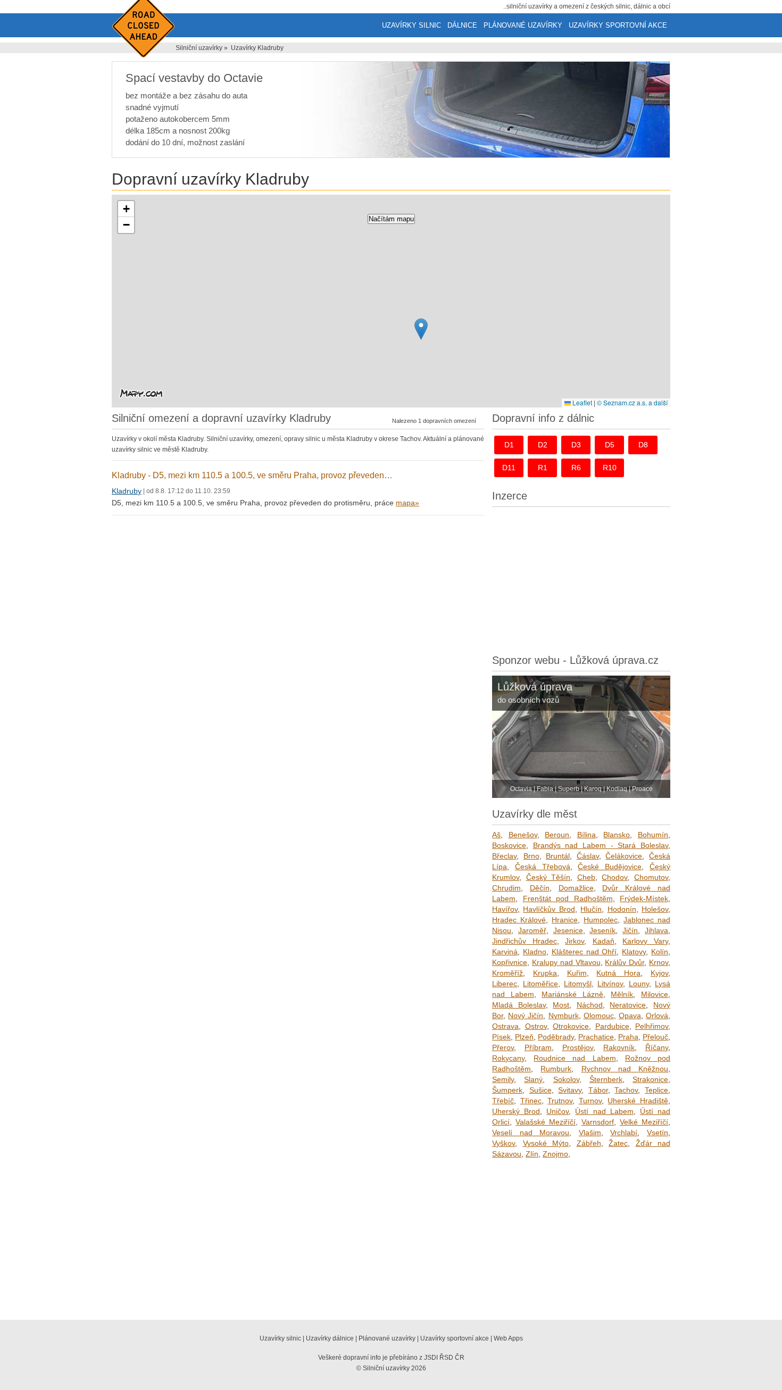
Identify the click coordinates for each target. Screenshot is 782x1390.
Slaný (533, 1079)
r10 (610, 467)
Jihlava (656, 930)
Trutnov (559, 1100)
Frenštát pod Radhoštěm (568, 898)
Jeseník (602, 930)
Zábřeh (589, 1143)
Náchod (590, 1005)
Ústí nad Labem (604, 1111)
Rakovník (619, 1047)
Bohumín (653, 834)
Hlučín (591, 909)
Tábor (598, 1090)
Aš (496, 834)
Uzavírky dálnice (330, 1338)
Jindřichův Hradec (524, 941)
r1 (542, 467)
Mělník (622, 994)
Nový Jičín (525, 1015)
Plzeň (524, 1037)
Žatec (618, 1143)
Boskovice (509, 845)
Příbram (538, 1047)
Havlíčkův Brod (549, 909)
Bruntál (558, 856)
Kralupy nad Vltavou (566, 962)
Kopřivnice (509, 962)
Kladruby (127, 491)
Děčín (540, 888)
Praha (628, 1037)
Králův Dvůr (624, 962)
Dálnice (462, 25)
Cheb (586, 877)
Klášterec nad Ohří (584, 951)
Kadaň (603, 941)
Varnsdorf (597, 1122)
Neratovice (628, 1005)
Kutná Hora (618, 973)
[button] (421, 329)
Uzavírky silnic (411, 25)
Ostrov (536, 1026)
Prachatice (596, 1037)
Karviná (505, 951)
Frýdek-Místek (644, 898)
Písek (501, 1037)
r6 (576, 467)
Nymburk (563, 1015)
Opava (630, 1015)
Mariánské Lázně (572, 994)
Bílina (586, 834)
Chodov (614, 877)
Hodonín (622, 909)
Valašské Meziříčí (545, 1122)
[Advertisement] (581, 577)
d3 (576, 444)
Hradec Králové (519, 919)
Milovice (654, 994)
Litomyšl (578, 983)
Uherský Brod (516, 1111)
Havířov (505, 909)
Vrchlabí (623, 1132)
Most (561, 1005)
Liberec (504, 983)
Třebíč (503, 1100)
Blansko (616, 834)
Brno (531, 856)
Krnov (658, 962)
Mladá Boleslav (519, 1005)
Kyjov (659, 973)
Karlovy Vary (645, 941)
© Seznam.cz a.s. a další (632, 402)
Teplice (656, 1090)
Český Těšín (548, 877)
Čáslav (588, 856)
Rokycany (508, 1058)
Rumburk (555, 1068)
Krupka (545, 973)
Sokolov (566, 1079)
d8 (643, 444)
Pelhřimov (651, 1026)
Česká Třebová (542, 866)
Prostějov (577, 1047)
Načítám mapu (391, 219)
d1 (509, 444)
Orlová (657, 1015)
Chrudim (506, 888)
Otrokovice (571, 1026)
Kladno (534, 951)
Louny (639, 983)
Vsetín (657, 1132)
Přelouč (655, 1037)
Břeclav (504, 856)
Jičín (630, 930)
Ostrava (505, 1026)
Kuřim (577, 973)
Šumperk (507, 1090)
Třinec (531, 1100)
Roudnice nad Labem (574, 1058)
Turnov (590, 1100)
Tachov (626, 1090)
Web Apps (508, 1338)
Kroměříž (507, 973)
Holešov (655, 909)
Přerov (503, 1047)
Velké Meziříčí (644, 1122)
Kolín (659, 951)
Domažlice (576, 888)
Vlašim (590, 1132)
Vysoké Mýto (546, 1143)
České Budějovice (610, 866)
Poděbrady (556, 1037)
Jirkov (574, 941)
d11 (508, 467)
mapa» (407, 502)
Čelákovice (623, 856)
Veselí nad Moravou (530, 1132)
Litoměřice (540, 983)
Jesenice (568, 930)
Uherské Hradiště (638, 1100)
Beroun (557, 834)
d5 (609, 444)
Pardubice (612, 1026)
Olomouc (599, 1015)
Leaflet (581, 402)
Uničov (557, 1111)
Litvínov (610, 983)
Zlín (532, 1154)
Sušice (540, 1090)
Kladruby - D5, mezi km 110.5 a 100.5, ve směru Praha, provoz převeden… (252, 475)
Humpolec (601, 919)
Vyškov (503, 1143)
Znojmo (555, 1154)
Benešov (523, 834)
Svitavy (569, 1090)
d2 (542, 444)
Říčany (656, 1047)
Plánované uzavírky (523, 25)
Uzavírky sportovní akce (618, 25)
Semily (503, 1079)
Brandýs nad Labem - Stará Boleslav (600, 845)
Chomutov (651, 877)
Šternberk (605, 1079)
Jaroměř (532, 930)
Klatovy (634, 951)
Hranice (565, 919)
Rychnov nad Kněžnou (625, 1068)
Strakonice (650, 1079)
